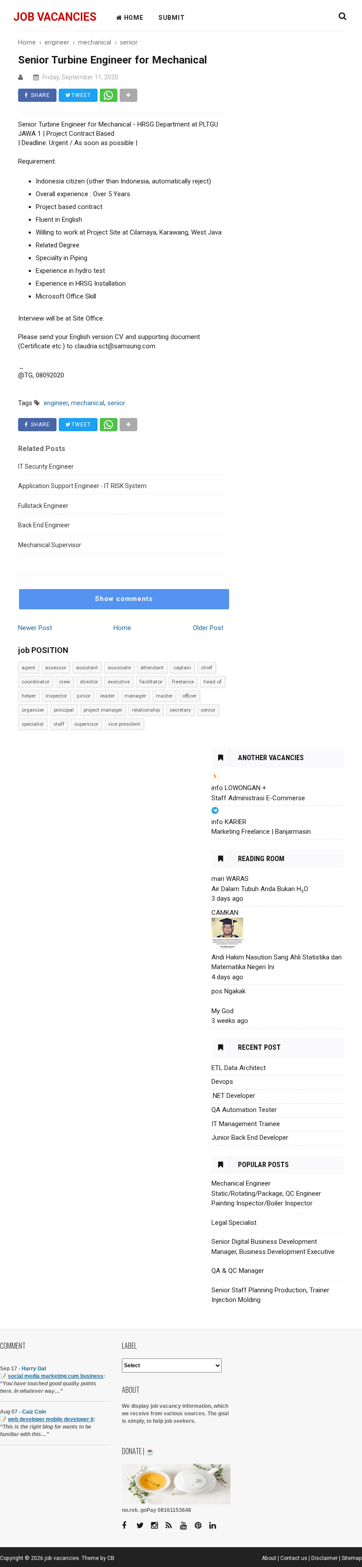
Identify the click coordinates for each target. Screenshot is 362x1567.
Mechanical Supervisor (49, 544)
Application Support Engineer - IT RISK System (82, 485)
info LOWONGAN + (238, 788)
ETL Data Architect (238, 1068)
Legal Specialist (233, 1223)
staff (58, 724)
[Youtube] (186, 1525)
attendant (152, 667)
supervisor (86, 724)
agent (28, 667)
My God (222, 1011)
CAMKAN (224, 913)
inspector (56, 696)
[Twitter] (143, 1525)
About (269, 1558)
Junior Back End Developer (249, 1138)
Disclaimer (324, 1558)
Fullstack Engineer (43, 505)
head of (213, 682)
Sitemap (352, 1558)
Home (122, 628)
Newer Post (35, 628)
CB (110, 1558)
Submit (171, 17)
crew (64, 682)
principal (64, 710)
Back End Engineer (44, 525)
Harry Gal (34, 1369)
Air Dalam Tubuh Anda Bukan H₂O (259, 889)
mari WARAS (230, 879)
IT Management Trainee (245, 1124)
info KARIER (228, 822)
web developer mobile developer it (51, 1419)
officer (189, 696)
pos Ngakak (228, 991)
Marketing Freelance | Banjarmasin (261, 832)
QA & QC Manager (237, 1271)
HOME (132, 17)
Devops (222, 1082)
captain (182, 667)
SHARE (39, 95)
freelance (183, 682)
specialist (33, 724)
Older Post (208, 628)
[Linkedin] (215, 1525)
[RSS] (172, 1525)
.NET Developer (233, 1096)
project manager (102, 710)
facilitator (151, 682)
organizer (33, 710)
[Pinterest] (201, 1525)
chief (206, 667)
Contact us (293, 1558)
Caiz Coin (34, 1412)
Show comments (124, 599)
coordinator (35, 682)
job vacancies (54, 17)
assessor (55, 667)
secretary (180, 710)
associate (119, 667)
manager (135, 696)
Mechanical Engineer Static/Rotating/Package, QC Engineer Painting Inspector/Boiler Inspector (266, 1193)
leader (107, 696)
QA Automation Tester (244, 1110)
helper (29, 696)
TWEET (80, 95)
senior (208, 710)
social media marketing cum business (55, 1376)
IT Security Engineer (46, 466)
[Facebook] (128, 1525)
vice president (124, 724)
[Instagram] (157, 1525)
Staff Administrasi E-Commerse (258, 798)
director (89, 682)
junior (83, 696)
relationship (146, 710)
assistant (87, 667)
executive (119, 682)
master (164, 696)
